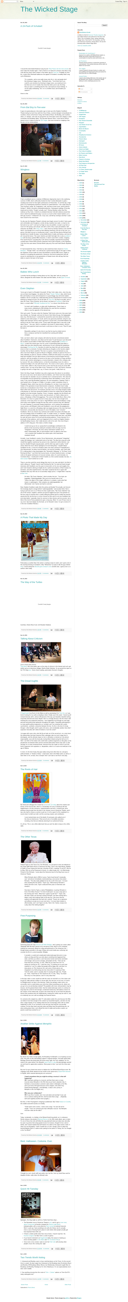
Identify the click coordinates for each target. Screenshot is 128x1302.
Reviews (80, 100)
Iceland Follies (83, 76)
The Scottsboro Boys (53, 1239)
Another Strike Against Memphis (84, 262)
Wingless (24, 169)
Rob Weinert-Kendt (85, 32)
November (84, 222)
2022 (80, 190)
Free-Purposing (27, 915)
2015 (80, 206)
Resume (96, 182)
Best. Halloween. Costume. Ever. (36, 1141)
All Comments (84, 92)
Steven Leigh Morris (54, 1224)
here (30, 670)
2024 (80, 185)
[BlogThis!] (58, 99)
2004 (80, 312)
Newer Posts (24, 1284)
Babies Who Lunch (29, 272)
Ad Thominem (83, 61)
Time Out (62, 713)
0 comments (46, 98)
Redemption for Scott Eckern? (87, 53)
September (84, 279)
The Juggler (82, 68)
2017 (80, 201)
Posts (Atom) (31, 1287)
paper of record (65, 277)
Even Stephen (27, 288)
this (21, 566)
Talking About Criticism (31, 638)
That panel (23, 666)
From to (32, 107)
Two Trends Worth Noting (32, 1257)
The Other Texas (28, 837)
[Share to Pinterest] (64, 99)
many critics (39, 228)
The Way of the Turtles (31, 582)
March (83, 293)
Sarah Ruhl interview (64, 1071)
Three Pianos (52, 69)
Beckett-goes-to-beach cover (43, 566)
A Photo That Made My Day (33, 517)
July (82, 283)
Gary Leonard (50, 1226)
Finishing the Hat (33, 347)
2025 (80, 183)
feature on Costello (65, 1101)
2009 (80, 300)
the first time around (62, 69)
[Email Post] (51, 98)
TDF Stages (44, 120)
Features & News (82, 101)
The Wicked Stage (49, 9)
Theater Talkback (55, 294)
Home (46, 1284)
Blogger (79, 1298)
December (84, 220)
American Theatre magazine (96, 35)
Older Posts (68, 1284)
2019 (80, 197)
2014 (80, 208)
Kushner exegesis (29, 1235)
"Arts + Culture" (50, 1272)
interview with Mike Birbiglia (44, 944)
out (51, 1222)
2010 (80, 218)
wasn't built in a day (50, 1062)
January (83, 297)
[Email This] (56, 99)
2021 (80, 192)
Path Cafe (52, 1242)
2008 (80, 303)
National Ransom (43, 1119)
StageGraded (25, 713)
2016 (80, 204)
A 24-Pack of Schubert (31, 26)
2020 (80, 194)
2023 (80, 187)
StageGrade (43, 1238)
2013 (80, 211)
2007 (80, 305)
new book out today (50, 804)
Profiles (80, 103)
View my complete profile (84, 45)
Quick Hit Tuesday (29, 1189)
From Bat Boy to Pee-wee (85, 228)
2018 (80, 199)
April (82, 290)
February (83, 295)
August (83, 281)
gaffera (67, 1298)
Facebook (59, 301)
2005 (80, 310)
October (83, 276)
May (82, 288)
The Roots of (29, 769)
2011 (80, 215)
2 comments (46, 263)
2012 (80, 213)
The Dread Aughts (29, 681)
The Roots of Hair (85, 254)
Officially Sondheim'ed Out (42, 303)
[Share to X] (60, 99)
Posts (81, 89)
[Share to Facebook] (62, 99)
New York (24, 473)
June (82, 286)
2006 (80, 307)
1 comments (46, 1135)
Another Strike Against (36, 1023)
